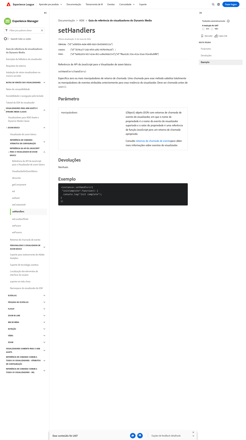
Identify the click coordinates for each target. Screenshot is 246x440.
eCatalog (12, 295)
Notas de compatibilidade (18, 89)
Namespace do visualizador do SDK (26, 288)
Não (216, 28)
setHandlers (18, 211)
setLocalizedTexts (20, 219)
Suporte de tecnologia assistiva (24, 264)
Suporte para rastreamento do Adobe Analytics (27, 256)
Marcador (209, 36)
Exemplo (205, 62)
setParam (16, 225)
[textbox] (24, 30)
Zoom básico (14, 127)
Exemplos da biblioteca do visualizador (24, 59)
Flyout (11, 309)
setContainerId (18, 204)
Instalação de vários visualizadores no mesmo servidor (23, 74)
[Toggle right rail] (200, 13)
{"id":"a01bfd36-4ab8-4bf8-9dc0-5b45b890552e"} (90, 44)
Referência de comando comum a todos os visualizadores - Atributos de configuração (23, 360)
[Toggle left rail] (45, 13)
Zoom (10, 342)
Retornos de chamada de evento (25, 239)
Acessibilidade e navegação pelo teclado (24, 95)
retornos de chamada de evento (153, 140)
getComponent (19, 184)
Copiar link (222, 36)
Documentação (66, 20)
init (13, 191)
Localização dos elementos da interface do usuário (24, 273)
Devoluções (206, 55)
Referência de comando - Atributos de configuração (23, 142)
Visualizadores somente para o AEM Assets (23, 350)
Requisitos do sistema (16, 65)
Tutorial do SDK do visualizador (20, 102)
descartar (16, 177)
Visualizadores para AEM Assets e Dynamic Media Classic (21, 110)
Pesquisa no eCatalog (18, 302)
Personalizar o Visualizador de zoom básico (25, 247)
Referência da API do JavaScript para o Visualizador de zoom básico (24, 152)
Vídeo (10, 335)
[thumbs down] (140, 435)
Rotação (12, 329)
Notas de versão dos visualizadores (23, 82)
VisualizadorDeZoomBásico (24, 171)
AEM (81, 20)
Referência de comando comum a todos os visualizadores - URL (21, 371)
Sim (207, 28)
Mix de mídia (13, 322)
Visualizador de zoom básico (23, 134)
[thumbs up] (133, 435)
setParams (17, 232)
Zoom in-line (14, 315)
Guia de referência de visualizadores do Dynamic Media (120, 20)
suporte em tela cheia (20, 281)
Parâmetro (206, 48)
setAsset (16, 197)
